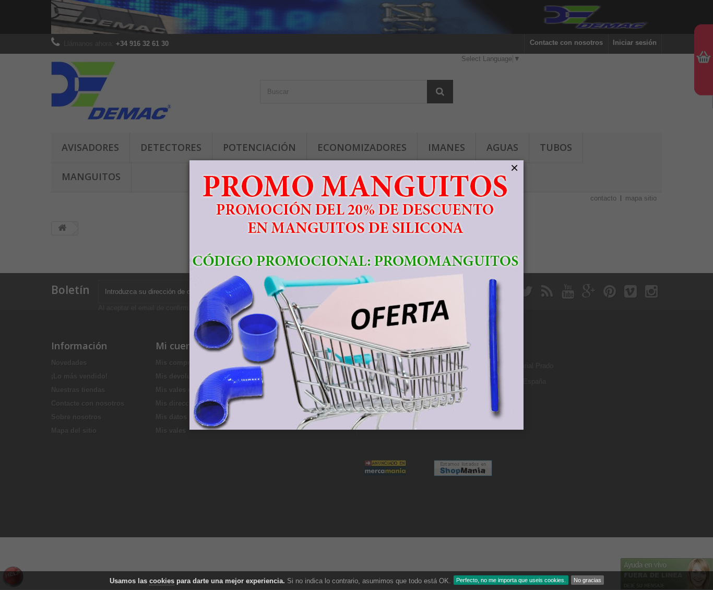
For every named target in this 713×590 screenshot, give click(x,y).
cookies (161, 581)
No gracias (587, 580)
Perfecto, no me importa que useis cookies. (511, 580)
